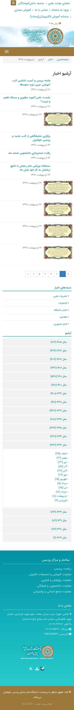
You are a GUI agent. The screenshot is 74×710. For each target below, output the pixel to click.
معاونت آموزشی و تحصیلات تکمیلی (50, 574)
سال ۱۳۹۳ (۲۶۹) (58, 445)
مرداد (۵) (62, 483)
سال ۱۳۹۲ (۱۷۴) (58, 512)
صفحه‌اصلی (63, 59)
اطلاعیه (63, 317)
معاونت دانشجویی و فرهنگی (54, 586)
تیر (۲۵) (63, 488)
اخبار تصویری (60, 324)
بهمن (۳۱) (62, 458)
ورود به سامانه (60, 10)
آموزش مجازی (22, 10)
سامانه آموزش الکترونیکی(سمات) (49, 16)
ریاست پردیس (62, 568)
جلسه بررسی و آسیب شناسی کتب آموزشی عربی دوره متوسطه (31, 82)
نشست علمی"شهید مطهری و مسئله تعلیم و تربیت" (27, 99)
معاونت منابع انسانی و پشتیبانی (52, 591)
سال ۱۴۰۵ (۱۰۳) (59, 342)
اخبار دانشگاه (60, 310)
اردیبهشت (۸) (59, 496)
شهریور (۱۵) (61, 479)
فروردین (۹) (61, 500)
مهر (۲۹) (62, 475)
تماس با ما (41, 10)
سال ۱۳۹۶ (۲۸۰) (58, 419)
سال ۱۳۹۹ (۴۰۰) (58, 393)
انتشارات (62, 303)
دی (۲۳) (62, 462)
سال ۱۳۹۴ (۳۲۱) (58, 436)
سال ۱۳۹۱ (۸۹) (59, 520)
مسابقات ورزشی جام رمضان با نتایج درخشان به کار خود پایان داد (30, 168)
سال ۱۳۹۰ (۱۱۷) (59, 529)
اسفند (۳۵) (61, 453)
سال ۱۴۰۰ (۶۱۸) (59, 385)
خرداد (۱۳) (61, 492)
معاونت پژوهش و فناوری (56, 580)
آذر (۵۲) (62, 466)
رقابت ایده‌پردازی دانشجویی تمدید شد (29, 153)
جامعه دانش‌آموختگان (31, 3)
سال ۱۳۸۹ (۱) (60, 538)
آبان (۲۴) (62, 471)
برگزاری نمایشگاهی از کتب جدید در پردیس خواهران (31, 138)
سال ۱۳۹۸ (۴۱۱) (59, 402)
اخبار (50, 59)
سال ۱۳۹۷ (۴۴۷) (58, 411)
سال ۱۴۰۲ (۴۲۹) (58, 368)
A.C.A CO (27, 704)
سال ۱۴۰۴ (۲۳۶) (58, 351)
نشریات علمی (60, 296)
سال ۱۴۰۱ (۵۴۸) (58, 376)
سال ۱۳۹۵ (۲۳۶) (58, 428)
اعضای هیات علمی (59, 3)
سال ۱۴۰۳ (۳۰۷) (58, 359)
